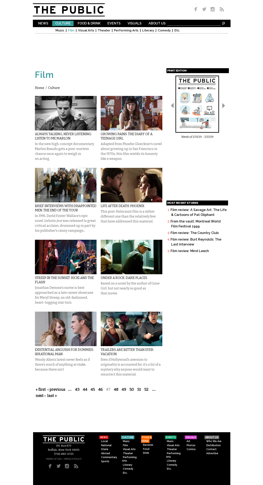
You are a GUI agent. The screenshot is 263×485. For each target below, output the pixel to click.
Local (104, 441)
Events (114, 23)
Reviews (148, 445)
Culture (63, 23)
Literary (148, 30)
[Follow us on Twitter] (204, 10)
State (104, 449)
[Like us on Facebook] (196, 10)
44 (85, 389)
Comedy (164, 30)
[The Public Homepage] (74, 9)
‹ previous (56, 389)
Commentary (109, 457)
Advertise (212, 453)
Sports (105, 461)
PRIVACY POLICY (73, 459)
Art (188, 441)
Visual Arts (86, 30)
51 (139, 389)
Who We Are (213, 441)
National (106, 445)
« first (41, 389)
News (43, 23)
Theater (104, 30)
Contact (211, 449)
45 (93, 389)
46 (100, 389)
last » (52, 395)
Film (71, 30)
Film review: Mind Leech (190, 251)
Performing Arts (126, 30)
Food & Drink (89, 23)
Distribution (213, 445)
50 (131, 389)
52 (146, 389)
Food (146, 449)
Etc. (177, 30)
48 (116, 389)
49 (124, 389)
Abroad (105, 453)
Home (39, 88)
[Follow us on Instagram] (213, 10)
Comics (191, 449)
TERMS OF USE (53, 459)
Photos (191, 445)
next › (41, 395)
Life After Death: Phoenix (122, 206)
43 (77, 389)
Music (59, 30)
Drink (146, 453)
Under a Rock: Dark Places (124, 278)
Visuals (135, 23)
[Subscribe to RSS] (220, 10)
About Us (157, 23)
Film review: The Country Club (195, 233)
